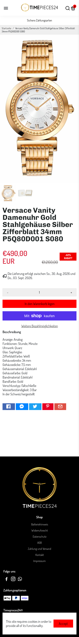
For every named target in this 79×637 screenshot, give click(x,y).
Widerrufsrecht (39, 530)
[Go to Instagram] (13, 580)
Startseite (6, 28)
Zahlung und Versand (39, 548)
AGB (39, 542)
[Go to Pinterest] (48, 406)
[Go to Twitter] (35, 406)
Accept (63, 623)
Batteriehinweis (39, 524)
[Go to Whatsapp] (19, 580)
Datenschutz (39, 536)
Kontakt (39, 555)
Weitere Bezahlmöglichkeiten (39, 326)
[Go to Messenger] (22, 406)
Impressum (39, 561)
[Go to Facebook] (9, 406)
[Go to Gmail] (60, 406)
